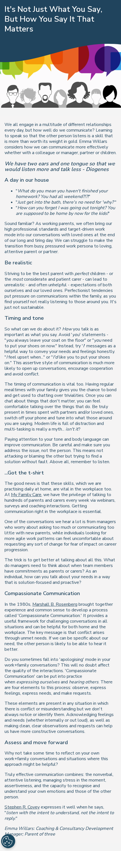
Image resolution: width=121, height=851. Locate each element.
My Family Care (26, 495)
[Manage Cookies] (8, 841)
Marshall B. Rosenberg (54, 604)
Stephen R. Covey (22, 807)
